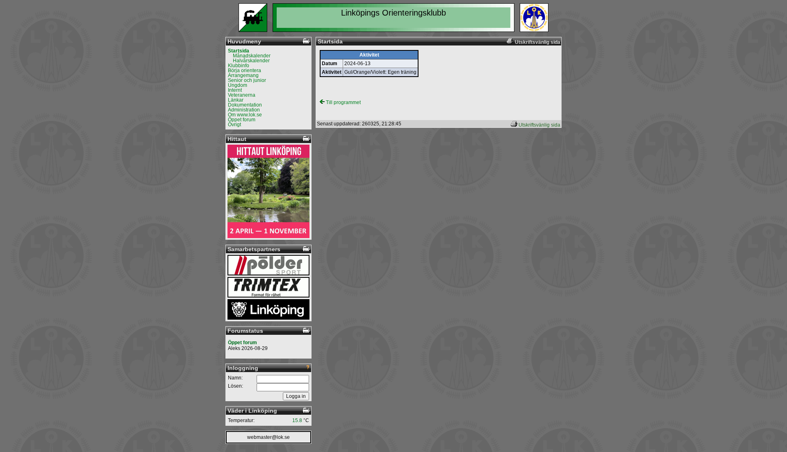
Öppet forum (241, 120)
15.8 (297, 420)
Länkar (235, 100)
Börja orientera (244, 70)
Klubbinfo (238, 65)
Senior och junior (247, 80)
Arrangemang (243, 75)
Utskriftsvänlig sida (539, 125)
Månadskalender (252, 56)
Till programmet (343, 102)
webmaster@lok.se (268, 437)
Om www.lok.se (245, 115)
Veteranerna (241, 95)
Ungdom (237, 85)
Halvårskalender (251, 61)
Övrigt (234, 124)
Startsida (238, 51)
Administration (244, 110)
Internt (235, 90)
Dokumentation (245, 105)
